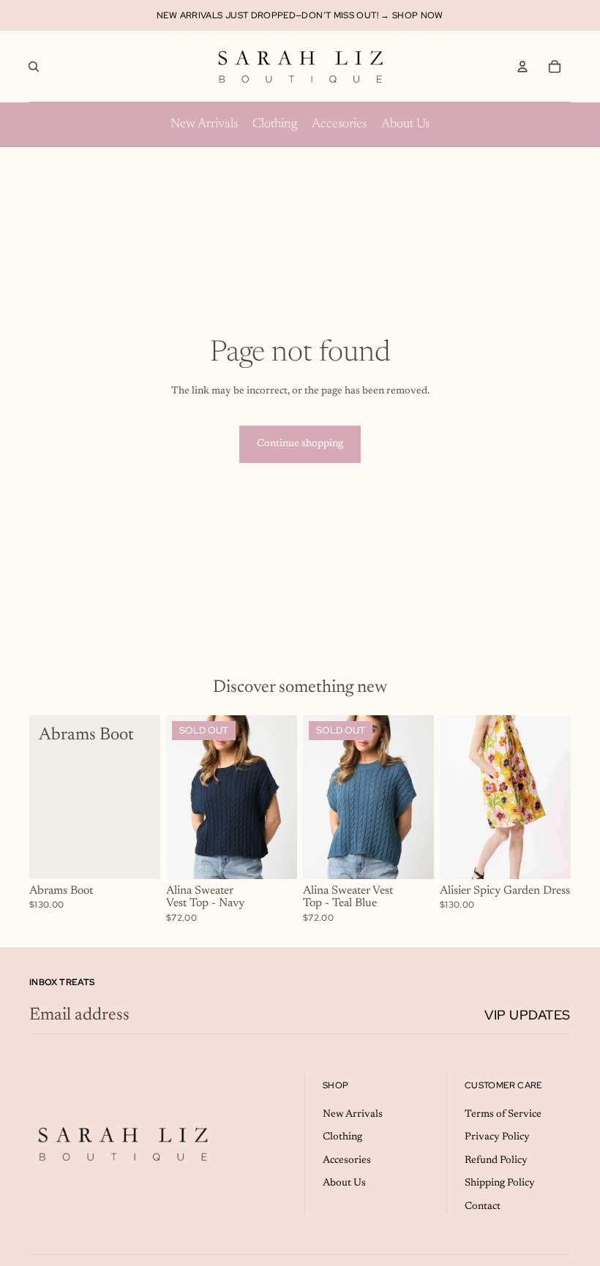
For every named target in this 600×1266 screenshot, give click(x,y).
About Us (344, 1183)
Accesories (347, 1161)
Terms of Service (503, 1114)
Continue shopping (300, 444)
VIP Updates (527, 1014)
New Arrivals (353, 1114)
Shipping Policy (500, 1183)
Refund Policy (496, 1161)
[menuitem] (204, 124)
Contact (482, 1207)
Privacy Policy (497, 1137)
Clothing (342, 1137)
